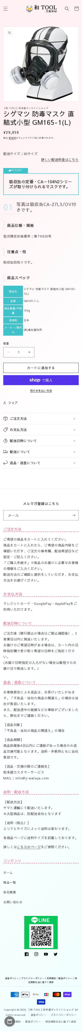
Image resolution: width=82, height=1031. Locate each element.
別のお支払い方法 (41, 390)
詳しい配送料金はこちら (60, 159)
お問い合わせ (13, 902)
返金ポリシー (12, 978)
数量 (6, 343)
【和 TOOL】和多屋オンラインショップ (51, 1009)
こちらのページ (29, 847)
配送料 (12, 137)
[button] (5, 8)
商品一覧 (9, 882)
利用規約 (51, 978)
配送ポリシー (65, 978)
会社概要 (9, 892)
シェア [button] (13, 402)
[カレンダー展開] (9, 1021)
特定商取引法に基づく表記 (60, 1021)
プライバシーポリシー (32, 978)
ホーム (8, 872)
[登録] (74, 515)
